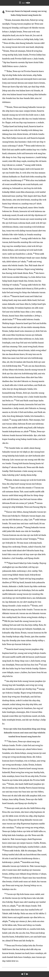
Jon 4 (24, 3)
